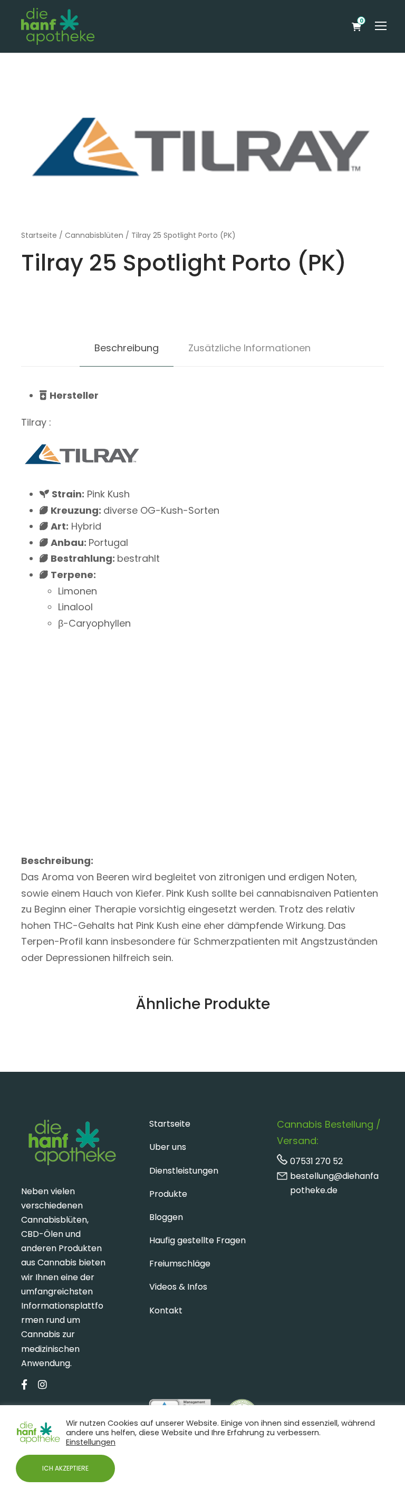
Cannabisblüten (94, 235)
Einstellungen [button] (90, 1442)
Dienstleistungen (183, 1171)
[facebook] (24, 1385)
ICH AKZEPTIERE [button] (65, 1468)
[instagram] (42, 1385)
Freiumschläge (179, 1263)
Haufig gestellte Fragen (197, 1240)
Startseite (39, 235)
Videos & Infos (178, 1287)
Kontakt (165, 1310)
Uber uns (167, 1147)
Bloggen (166, 1217)
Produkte (168, 1194)
